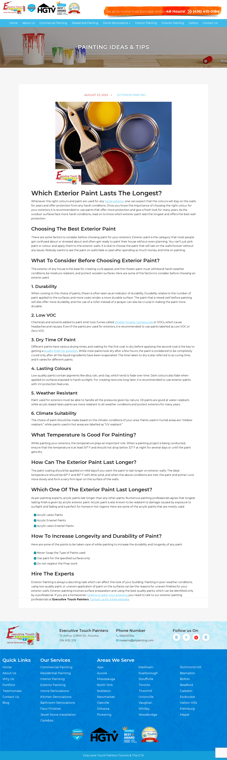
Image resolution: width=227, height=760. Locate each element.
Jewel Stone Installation (58, 715)
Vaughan (145, 703)
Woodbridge (148, 715)
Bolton (185, 679)
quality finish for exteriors (61, 351)
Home (13, 23)
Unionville (146, 697)
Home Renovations (116, 23)
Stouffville (146, 679)
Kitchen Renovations (55, 697)
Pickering (104, 715)
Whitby (144, 709)
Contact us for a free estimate (109, 599)
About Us (28, 23)
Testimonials (12, 691)
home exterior (114, 201)
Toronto (144, 685)
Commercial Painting (53, 23)
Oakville (103, 703)
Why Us (8, 679)
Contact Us (210, 23)
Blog (5, 703)
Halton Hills (188, 703)
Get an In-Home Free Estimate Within (145, 11)
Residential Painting (85, 23)
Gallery (193, 23)
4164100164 (126, 635)
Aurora (102, 673)
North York (105, 685)
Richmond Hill (190, 667)
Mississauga (106, 679)
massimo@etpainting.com (136, 640)
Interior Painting (146, 23)
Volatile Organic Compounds (133, 322)
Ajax (100, 667)
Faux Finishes (50, 709)
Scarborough (148, 673)
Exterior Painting (173, 23)
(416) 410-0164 (206, 11)
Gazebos (46, 720)
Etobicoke (187, 697)
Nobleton (104, 691)
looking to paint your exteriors (107, 595)
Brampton (187, 673)
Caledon (186, 691)
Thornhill (145, 691)
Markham (146, 667)
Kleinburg (187, 709)
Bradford (186, 685)
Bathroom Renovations (57, 703)
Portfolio (8, 685)
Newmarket (106, 697)
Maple (184, 715)
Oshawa (103, 709)
